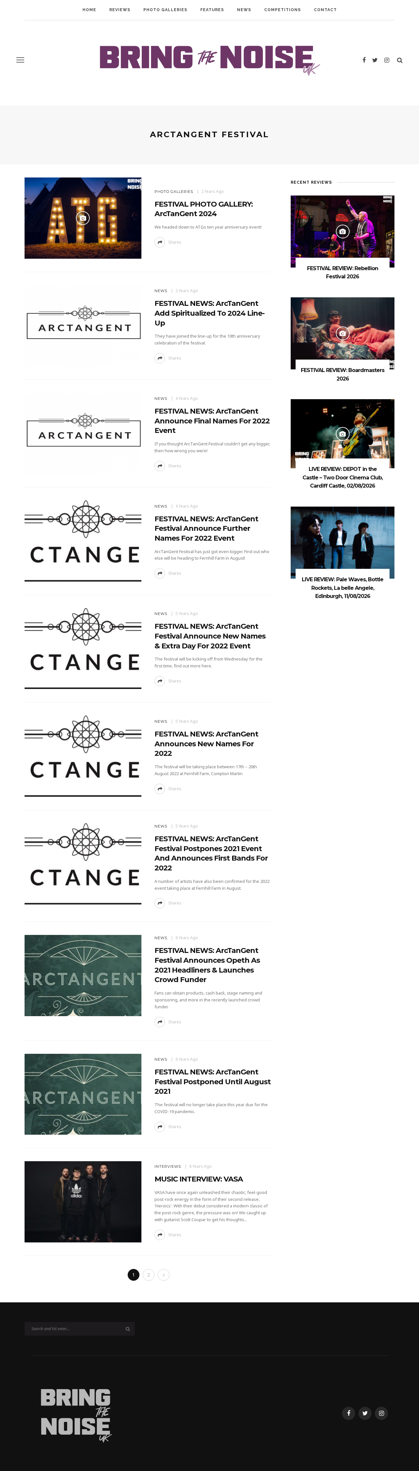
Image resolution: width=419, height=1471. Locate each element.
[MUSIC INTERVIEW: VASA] (83, 1201)
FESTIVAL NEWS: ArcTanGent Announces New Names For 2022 (206, 744)
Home (89, 10)
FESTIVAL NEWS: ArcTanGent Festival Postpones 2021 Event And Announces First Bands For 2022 (211, 853)
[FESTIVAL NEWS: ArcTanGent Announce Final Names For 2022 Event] (83, 433)
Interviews (168, 1166)
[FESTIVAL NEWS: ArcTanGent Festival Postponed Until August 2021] (83, 1093)
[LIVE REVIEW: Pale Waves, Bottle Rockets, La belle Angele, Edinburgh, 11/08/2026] (342, 542)
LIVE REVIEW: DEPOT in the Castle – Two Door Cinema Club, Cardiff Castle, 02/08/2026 (342, 477)
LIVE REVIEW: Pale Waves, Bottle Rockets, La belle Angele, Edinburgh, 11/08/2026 (342, 587)
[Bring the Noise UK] (75, 1413)
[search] (400, 60)
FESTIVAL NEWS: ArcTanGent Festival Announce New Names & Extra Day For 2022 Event (210, 636)
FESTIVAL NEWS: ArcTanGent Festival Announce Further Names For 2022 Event (206, 528)
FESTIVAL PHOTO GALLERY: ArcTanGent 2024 (204, 209)
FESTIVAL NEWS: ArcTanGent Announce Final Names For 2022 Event (212, 421)
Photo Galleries (165, 10)
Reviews (119, 10)
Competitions (282, 10)
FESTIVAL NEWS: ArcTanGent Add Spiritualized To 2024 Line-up (209, 313)
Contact (325, 10)
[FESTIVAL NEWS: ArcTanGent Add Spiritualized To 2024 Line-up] (83, 325)
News (244, 10)
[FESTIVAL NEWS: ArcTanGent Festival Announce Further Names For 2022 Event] (83, 540)
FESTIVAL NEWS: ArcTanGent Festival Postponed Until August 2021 (213, 1082)
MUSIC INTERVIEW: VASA (199, 1179)
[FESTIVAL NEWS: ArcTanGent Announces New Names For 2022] (83, 756)
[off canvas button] (20, 60)
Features (212, 10)
